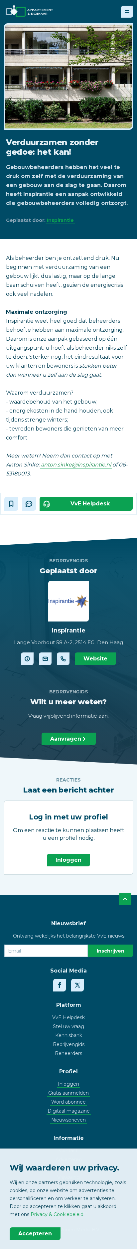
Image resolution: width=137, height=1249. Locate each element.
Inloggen (68, 860)
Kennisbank (68, 1035)
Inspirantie (60, 220)
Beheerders (68, 1053)
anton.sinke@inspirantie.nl (76, 464)
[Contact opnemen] (45, 658)
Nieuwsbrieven (68, 1120)
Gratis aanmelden (68, 1093)
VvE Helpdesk (68, 1017)
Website (95, 658)
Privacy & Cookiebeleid (57, 1214)
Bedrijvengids (68, 1044)
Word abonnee (68, 1102)
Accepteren (35, 1233)
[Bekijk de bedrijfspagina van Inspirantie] (27, 658)
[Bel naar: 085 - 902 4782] (63, 658)
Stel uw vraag (68, 1026)
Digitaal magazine (69, 1111)
